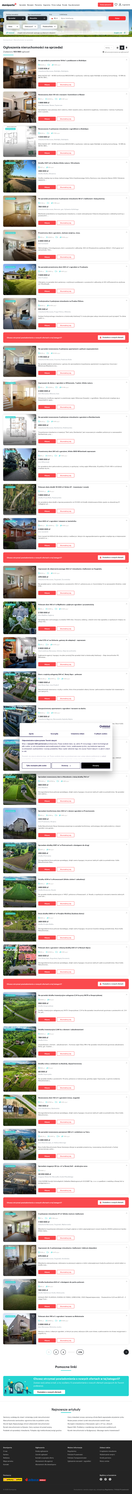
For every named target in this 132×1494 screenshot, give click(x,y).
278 (80, 1352)
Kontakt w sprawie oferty (44, 1458)
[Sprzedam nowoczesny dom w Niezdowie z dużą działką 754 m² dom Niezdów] (19, 789)
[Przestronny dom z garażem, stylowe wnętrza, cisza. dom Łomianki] (19, 245)
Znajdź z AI (118, 33)
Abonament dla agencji (44, 1461)
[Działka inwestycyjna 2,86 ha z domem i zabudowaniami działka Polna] (19, 1042)
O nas (5, 1451)
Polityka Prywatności (75, 1454)
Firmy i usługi (56, 5)
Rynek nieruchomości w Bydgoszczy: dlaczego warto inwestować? (94, 1430)
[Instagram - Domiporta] (105, 1479)
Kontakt (6, 1464)
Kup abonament (74, 5)
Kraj (50, 14)
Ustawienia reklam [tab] (77, 734)
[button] (2, 20)
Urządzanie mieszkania (108, 1451)
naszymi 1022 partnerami (37, 744)
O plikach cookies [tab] (100, 734)
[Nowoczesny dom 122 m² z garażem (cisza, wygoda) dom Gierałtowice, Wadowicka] (19, 1110)
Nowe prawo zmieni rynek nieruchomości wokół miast (89, 1420)
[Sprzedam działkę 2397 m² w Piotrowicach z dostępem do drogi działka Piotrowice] (19, 857)
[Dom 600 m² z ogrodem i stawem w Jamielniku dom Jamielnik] (19, 533)
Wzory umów (104, 1461)
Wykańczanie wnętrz (107, 1454)
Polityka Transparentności (77, 1458)
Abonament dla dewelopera (45, 1464)
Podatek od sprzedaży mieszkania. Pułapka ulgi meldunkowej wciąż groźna (32, 1430)
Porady (64, 5)
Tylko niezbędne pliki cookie (36, 765)
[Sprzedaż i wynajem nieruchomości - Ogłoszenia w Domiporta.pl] (9, 4)
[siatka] (117, 48)
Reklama (6, 1458)
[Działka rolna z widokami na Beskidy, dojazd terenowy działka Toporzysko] (19, 1076)
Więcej (47, 84)
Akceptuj (96, 765)
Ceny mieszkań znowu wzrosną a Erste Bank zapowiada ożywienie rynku (96, 1417)
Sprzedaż (22, 5)
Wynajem (30, 5)
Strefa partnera (105, 1458)
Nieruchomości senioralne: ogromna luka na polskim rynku (26, 1420)
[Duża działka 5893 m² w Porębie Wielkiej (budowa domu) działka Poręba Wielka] (19, 926)
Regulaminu (109, 1489)
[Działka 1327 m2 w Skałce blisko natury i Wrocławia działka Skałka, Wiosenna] (19, 176)
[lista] (122, 48)
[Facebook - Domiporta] (101, 1479)
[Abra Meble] (35, 1479)
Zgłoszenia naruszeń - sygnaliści (79, 1461)
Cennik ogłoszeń (41, 1454)
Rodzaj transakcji (12, 14)
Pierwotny (38, 5)
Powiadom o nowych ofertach (112, 337)
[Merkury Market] (12, 1479)
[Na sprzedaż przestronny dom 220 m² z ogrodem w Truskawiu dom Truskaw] (19, 279)
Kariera (5, 1454)
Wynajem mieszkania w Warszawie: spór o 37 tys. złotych (90, 1424)
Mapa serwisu (8, 1461)
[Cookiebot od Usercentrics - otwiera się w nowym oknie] (101, 726)
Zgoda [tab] (31, 734)
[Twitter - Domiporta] (110, 1479)
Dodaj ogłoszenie (105, 4)
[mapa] (126, 48)
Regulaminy (72, 1451)
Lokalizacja (63, 14)
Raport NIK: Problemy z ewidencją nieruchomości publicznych (92, 1427)
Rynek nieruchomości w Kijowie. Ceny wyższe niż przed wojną (27, 1427)
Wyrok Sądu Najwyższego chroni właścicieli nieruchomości (26, 1424)
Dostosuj (65, 765)
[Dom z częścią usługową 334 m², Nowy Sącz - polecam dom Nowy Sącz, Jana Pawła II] (19, 686)
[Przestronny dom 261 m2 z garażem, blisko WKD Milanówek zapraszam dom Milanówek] (19, 464)
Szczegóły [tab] (54, 734)
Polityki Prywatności (122, 1489)
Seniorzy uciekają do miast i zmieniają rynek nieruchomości (26, 1417)
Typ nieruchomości (34, 14)
